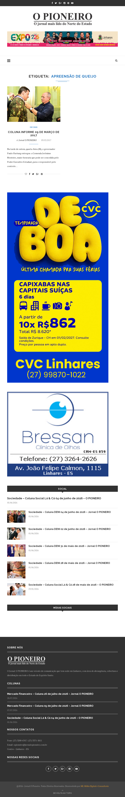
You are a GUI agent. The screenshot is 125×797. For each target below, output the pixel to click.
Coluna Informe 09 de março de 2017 (33, 133)
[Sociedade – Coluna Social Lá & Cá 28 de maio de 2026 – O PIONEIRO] (16, 584)
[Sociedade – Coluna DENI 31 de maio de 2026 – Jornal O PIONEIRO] (16, 545)
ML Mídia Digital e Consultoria (95, 786)
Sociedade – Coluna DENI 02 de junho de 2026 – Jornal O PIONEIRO (70, 529)
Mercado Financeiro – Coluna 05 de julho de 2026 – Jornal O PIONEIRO (50, 705)
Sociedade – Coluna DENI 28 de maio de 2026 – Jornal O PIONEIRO (69, 563)
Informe (34, 127)
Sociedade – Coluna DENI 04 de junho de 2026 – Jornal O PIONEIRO (70, 512)
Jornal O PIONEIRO (28, 140)
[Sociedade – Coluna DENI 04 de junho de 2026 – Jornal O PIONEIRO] (16, 511)
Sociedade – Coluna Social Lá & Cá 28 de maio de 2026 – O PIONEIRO (71, 584)
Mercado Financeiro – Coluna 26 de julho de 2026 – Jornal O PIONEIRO (50, 693)
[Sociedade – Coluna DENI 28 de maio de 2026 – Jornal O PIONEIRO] (16, 562)
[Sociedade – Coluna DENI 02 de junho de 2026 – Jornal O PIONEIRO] (16, 528)
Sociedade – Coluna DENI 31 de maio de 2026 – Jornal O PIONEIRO (69, 546)
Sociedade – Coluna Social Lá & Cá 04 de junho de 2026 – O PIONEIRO (54, 498)
